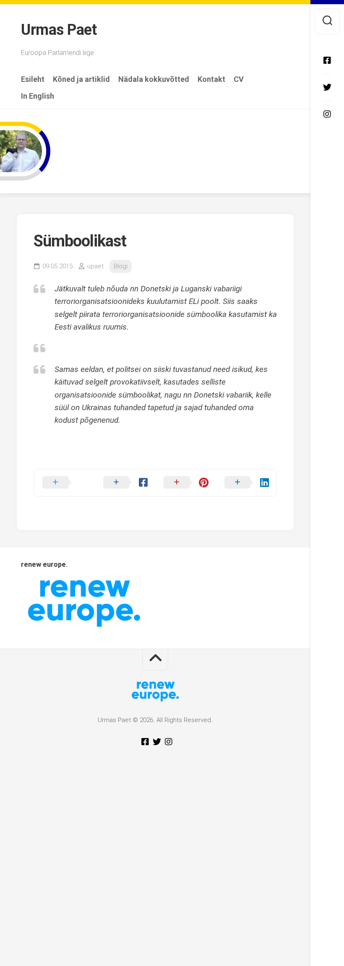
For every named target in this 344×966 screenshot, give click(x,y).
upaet (95, 266)
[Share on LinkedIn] (246, 482)
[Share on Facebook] (125, 482)
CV (239, 79)
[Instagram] (327, 114)
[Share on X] (64, 482)
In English (37, 96)
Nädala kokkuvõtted (153, 79)
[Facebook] (327, 60)
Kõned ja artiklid (81, 79)
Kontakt (211, 79)
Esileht (32, 79)
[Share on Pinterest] (185, 482)
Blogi (121, 266)
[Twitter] (327, 87)
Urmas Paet (58, 30)
